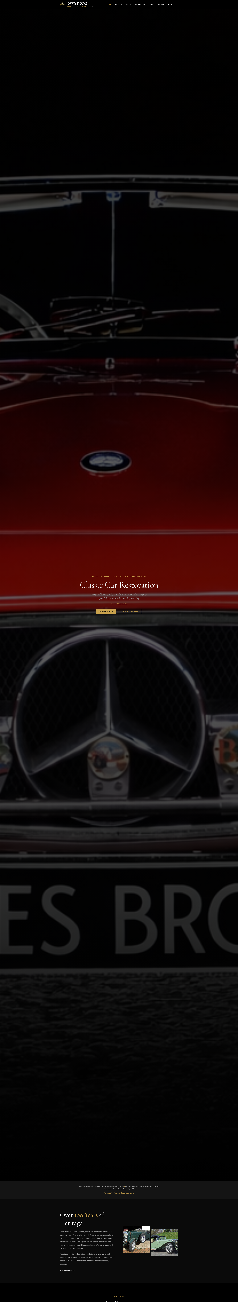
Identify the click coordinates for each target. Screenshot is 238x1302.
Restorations (140, 4)
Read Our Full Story (67, 1270)
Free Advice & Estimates (130, 611)
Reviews (161, 4)
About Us (118, 4)
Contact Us (172, 4)
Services (129, 4)
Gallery (151, 4)
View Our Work (105, 611)
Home (110, 4)
